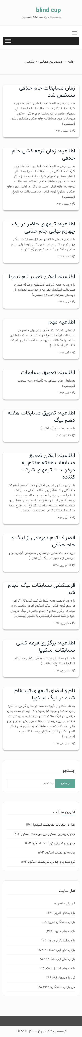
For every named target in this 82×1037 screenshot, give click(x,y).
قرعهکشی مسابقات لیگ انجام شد (41, 589)
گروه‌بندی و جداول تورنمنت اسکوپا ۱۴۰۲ (48, 861)
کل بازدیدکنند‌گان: (62, 987)
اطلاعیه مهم (61, 322)
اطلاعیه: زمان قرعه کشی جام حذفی (43, 154)
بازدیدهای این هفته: (60, 950)
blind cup (48, 10)
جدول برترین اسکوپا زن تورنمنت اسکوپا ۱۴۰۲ (44, 834)
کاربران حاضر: (65, 903)
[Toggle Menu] (8, 41)
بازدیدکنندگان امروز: (61, 922)
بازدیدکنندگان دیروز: (60, 940)
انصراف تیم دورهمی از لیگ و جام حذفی (43, 541)
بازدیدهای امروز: (64, 913)
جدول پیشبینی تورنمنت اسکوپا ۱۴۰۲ (50, 843)
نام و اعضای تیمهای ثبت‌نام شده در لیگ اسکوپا (44, 694)
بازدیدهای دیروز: (63, 931)
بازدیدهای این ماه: (62, 959)
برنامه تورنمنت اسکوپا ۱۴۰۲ (56, 852)
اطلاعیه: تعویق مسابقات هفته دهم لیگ (41, 416)
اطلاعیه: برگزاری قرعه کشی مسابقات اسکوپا (45, 646)
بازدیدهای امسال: (63, 968)
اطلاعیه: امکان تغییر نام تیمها (42, 276)
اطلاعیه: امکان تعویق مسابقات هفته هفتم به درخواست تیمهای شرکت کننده (47, 466)
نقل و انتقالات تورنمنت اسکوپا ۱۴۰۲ (50, 824)
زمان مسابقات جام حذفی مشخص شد (47, 91)
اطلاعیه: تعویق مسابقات (48, 372)
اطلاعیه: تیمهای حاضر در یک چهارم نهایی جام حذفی (43, 227)
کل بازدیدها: (66, 977)
